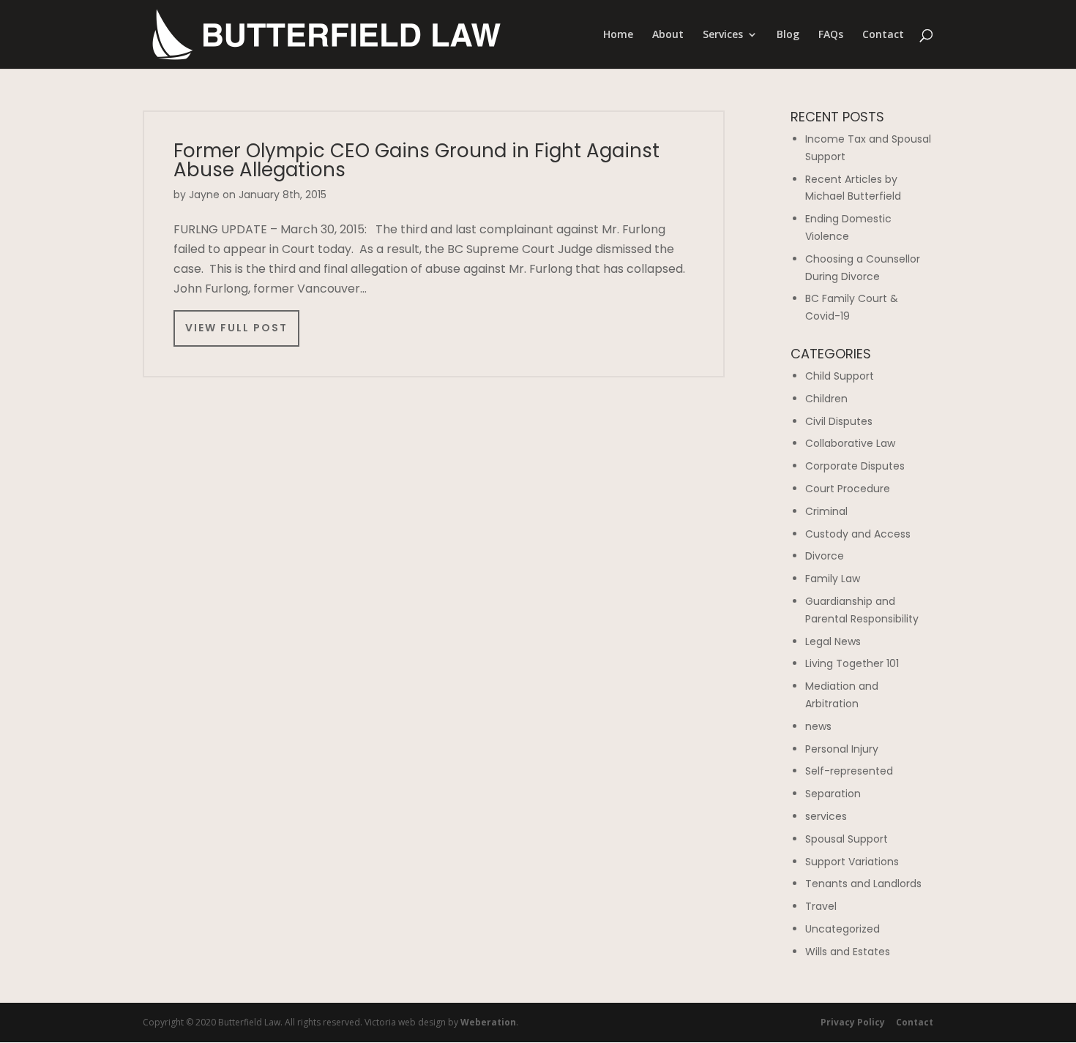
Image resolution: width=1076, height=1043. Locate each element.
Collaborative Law (850, 443)
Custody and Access (858, 534)
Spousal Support (846, 839)
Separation (833, 793)
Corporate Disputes (855, 466)
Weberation (488, 1022)
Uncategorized (842, 929)
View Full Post (236, 327)
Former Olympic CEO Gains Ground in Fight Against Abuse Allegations (416, 160)
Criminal (826, 511)
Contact (883, 35)
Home (618, 35)
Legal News (833, 641)
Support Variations (852, 861)
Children (826, 398)
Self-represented (849, 771)
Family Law (832, 578)
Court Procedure (847, 488)
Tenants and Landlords (863, 883)
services (826, 816)
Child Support (839, 376)
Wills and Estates (847, 951)
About (668, 35)
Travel (821, 906)
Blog (788, 35)
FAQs (830, 35)
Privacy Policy (853, 1022)
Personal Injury (841, 749)
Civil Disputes (839, 421)
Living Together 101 (852, 663)
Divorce (824, 556)
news (818, 726)
